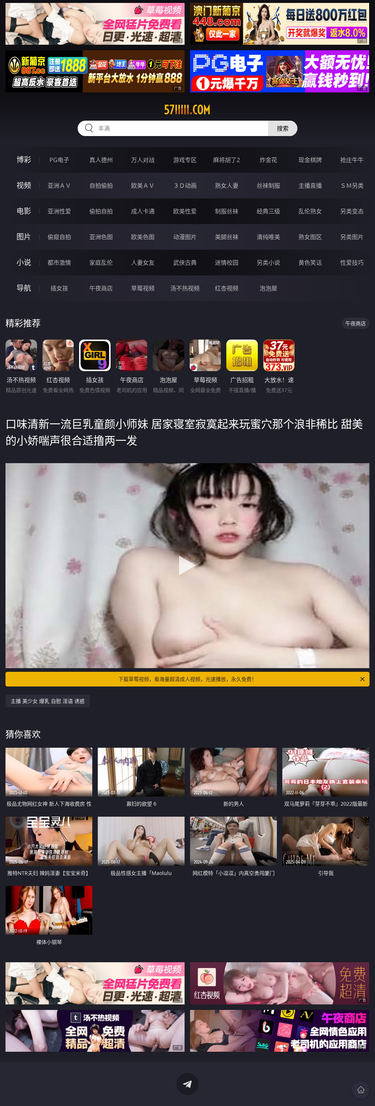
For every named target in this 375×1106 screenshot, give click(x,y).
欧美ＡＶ (143, 186)
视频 (23, 185)
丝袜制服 (268, 186)
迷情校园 (226, 263)
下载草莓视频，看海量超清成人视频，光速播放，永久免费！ (187, 678)
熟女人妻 (226, 186)
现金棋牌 (310, 160)
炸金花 (268, 160)
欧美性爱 (185, 211)
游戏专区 (185, 160)
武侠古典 (185, 263)
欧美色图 (143, 237)
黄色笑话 (310, 263)
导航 (23, 288)
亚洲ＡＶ (59, 186)
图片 (23, 237)
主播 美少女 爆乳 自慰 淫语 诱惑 (48, 700)
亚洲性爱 (59, 211)
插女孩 (59, 288)
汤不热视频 (185, 288)
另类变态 (352, 211)
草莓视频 (143, 288)
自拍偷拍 (101, 186)
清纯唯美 (268, 237)
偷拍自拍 (101, 211)
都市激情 (59, 263)
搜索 (283, 128)
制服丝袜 (226, 211)
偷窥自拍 (59, 237)
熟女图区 (310, 237)
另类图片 (352, 237)
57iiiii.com (187, 109)
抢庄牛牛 (352, 160)
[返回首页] (361, 1090)
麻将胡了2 (226, 160)
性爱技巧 (352, 263)
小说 (23, 262)
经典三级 (268, 211)
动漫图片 (185, 237)
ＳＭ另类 (352, 186)
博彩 (23, 160)
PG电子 (59, 160)
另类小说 (268, 263)
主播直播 (310, 186)
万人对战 (143, 160)
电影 (23, 211)
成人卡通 (143, 211)
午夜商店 (101, 288)
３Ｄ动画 (185, 186)
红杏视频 (226, 288)
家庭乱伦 (101, 263)
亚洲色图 (101, 237)
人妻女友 (143, 263)
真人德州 (101, 160)
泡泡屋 (268, 288)
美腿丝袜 (226, 237)
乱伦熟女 (310, 211)
